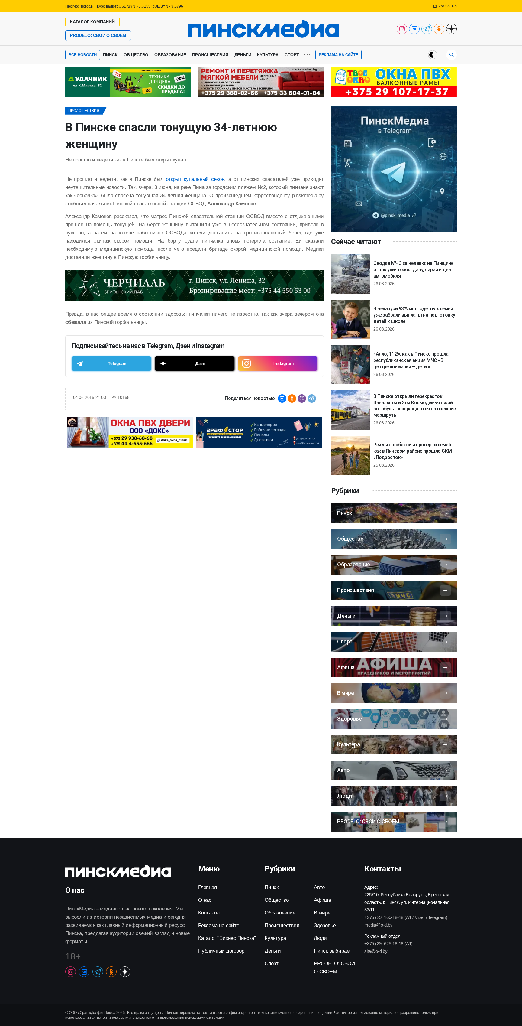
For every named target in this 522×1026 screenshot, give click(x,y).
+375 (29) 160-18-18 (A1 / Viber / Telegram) (405, 917)
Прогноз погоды (79, 6)
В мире (322, 913)
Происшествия (210, 55)
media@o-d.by (378, 924)
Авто (319, 887)
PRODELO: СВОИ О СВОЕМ (98, 35)
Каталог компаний (92, 21)
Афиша (322, 900)
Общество (136, 55)
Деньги (242, 55)
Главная (207, 887)
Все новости (83, 55)
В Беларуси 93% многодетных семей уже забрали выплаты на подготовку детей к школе (414, 315)
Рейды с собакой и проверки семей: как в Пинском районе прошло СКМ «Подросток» (412, 451)
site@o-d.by (376, 951)
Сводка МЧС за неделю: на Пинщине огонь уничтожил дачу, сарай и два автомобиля (413, 269)
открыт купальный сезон (195, 179)
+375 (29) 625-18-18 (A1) (388, 943)
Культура (267, 55)
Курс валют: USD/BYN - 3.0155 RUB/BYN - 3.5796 (140, 6)
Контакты (208, 913)
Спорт (292, 55)
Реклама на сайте (338, 55)
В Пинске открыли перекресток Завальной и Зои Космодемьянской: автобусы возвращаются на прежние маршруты (414, 405)
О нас (204, 900)
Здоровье (325, 925)
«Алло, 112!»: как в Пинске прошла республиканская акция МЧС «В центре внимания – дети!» (411, 360)
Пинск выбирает (332, 951)
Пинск (110, 55)
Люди (320, 938)
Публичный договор (221, 951)
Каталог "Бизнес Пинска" (227, 938)
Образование (170, 55)
